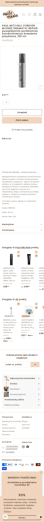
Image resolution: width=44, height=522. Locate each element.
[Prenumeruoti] (35, 364)
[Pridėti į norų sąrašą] (38, 148)
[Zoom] (40, 86)
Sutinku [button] (22, 518)
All (16, 299)
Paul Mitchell (7, 40)
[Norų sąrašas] (29, 14)
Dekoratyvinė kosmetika (11, 421)
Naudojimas (8, 224)
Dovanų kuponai (9, 428)
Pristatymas (8, 230)
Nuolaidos (6, 435)
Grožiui (5, 425)
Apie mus (26, 425)
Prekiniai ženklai (8, 431)
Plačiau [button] (7, 511)
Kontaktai (26, 428)
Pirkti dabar (22, 120)
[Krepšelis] (35, 14)
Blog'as (25, 421)
